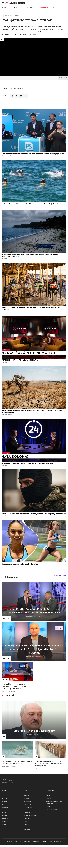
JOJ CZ (4, 804)
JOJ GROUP (5, 807)
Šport (3, 810)
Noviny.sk (5, 7)
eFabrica (59, 841)
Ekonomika (27, 827)
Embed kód (64, 77)
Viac (54, 7)
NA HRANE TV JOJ (30, 7)
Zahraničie (27, 818)
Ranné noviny (28, 807)
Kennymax (44, 841)
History (4, 824)
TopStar (4, 815)
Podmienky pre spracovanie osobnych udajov (54, 802)
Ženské (4, 813)
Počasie (4, 827)
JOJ (3, 795)
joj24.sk (26, 798)
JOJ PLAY (4, 798)
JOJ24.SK (16, 7)
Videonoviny (27, 804)
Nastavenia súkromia (52, 809)
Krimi (25, 821)
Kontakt (48, 798)
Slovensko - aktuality (30, 815)
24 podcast (44, 7)
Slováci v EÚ (27, 829)
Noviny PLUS (27, 801)
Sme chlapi (5, 818)
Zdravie (4, 821)
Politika (26, 824)
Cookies (48, 806)
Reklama (48, 795)
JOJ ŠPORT (5, 801)
